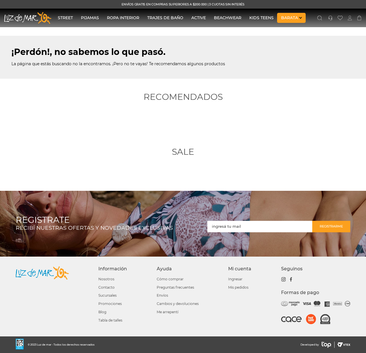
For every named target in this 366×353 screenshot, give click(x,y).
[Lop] (327, 345)
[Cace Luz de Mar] (293, 321)
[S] (320, 18)
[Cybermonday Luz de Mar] (327, 319)
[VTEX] (343, 344)
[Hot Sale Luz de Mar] (313, 319)
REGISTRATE (43, 220)
